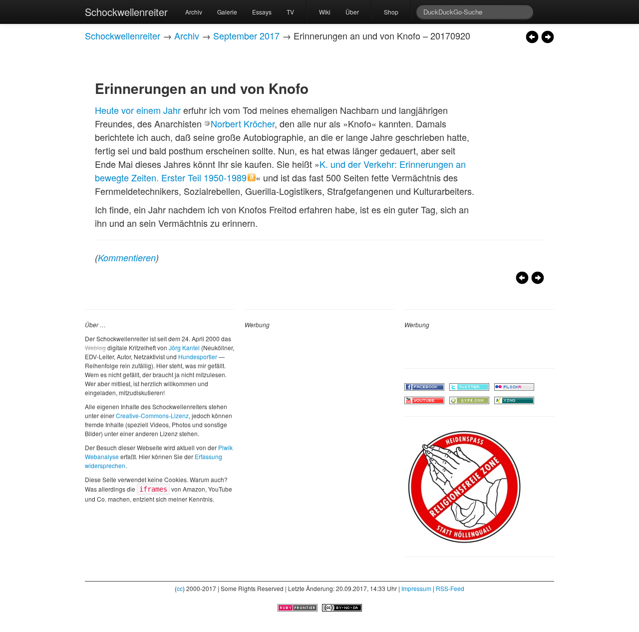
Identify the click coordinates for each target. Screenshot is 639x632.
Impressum (416, 588)
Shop (391, 11)
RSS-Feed (450, 588)
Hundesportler (197, 356)
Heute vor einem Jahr (138, 109)
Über (352, 11)
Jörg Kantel (184, 347)
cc (180, 588)
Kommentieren (127, 257)
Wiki (324, 11)
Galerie (227, 11)
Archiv (193, 11)
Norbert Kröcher (243, 123)
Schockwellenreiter (126, 11)
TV (290, 11)
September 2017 (246, 35)
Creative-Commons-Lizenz (152, 415)
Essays (262, 11)
